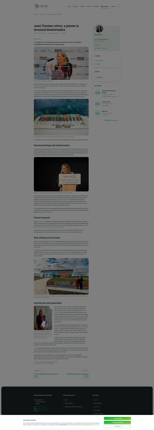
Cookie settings (117, 426)
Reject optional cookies (118, 422)
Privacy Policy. (96, 424)
